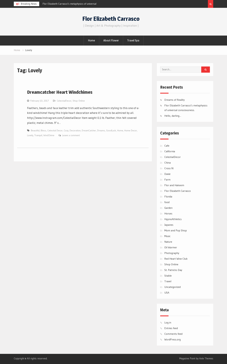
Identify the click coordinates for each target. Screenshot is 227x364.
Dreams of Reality (174, 99)
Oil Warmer (170, 247)
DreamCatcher (89, 130)
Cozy (66, 130)
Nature (168, 241)
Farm (167, 179)
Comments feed (173, 333)
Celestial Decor (55, 130)
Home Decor (130, 130)
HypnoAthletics (173, 219)
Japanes (168, 224)
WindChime (48, 135)
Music (167, 236)
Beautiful (35, 130)
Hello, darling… (172, 115)
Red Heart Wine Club (175, 258)
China (167, 162)
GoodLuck (111, 130)
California (169, 151)
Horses (168, 213)
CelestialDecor (64, 100)
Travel (167, 281)
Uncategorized (172, 287)
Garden (168, 207)
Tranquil (38, 135)
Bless (43, 130)
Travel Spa (133, 40)
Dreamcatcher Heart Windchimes (59, 92)
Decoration (75, 130)
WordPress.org (172, 339)
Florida (168, 196)
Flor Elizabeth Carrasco (111, 18)
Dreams (101, 130)
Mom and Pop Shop (175, 230)
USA (166, 292)
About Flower (111, 40)
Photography (171, 253)
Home (91, 40)
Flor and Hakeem (174, 185)
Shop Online (79, 100)
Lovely (30, 135)
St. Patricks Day (173, 270)
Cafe (166, 145)
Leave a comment (71, 135)
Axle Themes (206, 358)
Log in (167, 322)
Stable (168, 275)
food (167, 202)
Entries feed (171, 328)
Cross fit (169, 168)
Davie (167, 174)
